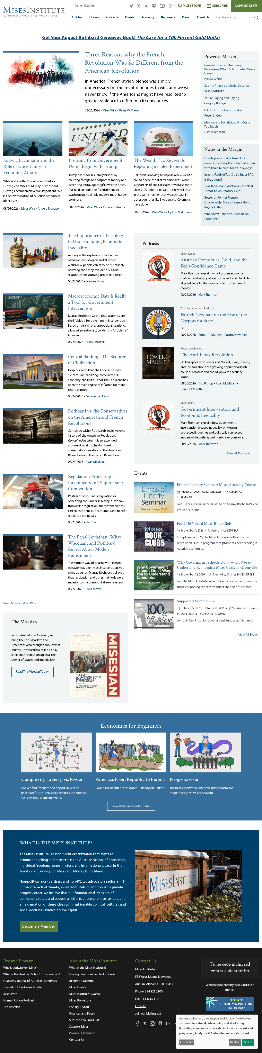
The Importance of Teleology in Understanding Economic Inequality (96, 242)
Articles (76, 17)
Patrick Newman (235, 335)
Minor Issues (188, 253)
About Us (202, 17)
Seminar (186, 497)
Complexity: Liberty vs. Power (52, 779)
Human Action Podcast (19, 1000)
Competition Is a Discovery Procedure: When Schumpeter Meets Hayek (229, 69)
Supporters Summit (214, 614)
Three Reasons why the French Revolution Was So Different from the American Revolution (134, 63)
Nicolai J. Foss (213, 79)
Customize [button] (186, 1042)
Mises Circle (245, 574)
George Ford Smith (98, 396)
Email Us (140, 1006)
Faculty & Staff (79, 1007)
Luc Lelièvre (94, 589)
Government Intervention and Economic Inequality (210, 412)
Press (186, 17)
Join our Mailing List (148, 1013)
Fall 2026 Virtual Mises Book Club (204, 524)
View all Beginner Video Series (131, 806)
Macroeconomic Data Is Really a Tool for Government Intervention (97, 302)
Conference (189, 614)
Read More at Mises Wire (19, 603)
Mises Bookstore (80, 1000)
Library (94, 17)
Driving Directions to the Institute (92, 974)
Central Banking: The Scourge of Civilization (97, 360)
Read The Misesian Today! (32, 671)
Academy (147, 17)
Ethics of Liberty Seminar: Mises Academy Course (216, 485)
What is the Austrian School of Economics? (31, 974)
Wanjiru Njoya (95, 281)
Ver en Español (85, 6)
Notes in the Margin (223, 150)
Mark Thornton (208, 295)
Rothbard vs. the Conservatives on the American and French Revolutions (97, 417)
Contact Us (77, 1040)
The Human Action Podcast (197, 308)
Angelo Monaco (48, 208)
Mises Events (77, 987)
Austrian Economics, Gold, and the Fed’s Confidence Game (214, 263)
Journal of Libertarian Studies (23, 987)
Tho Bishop (205, 383)
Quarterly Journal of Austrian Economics (30, 981)
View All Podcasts (239, 453)
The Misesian (11, 1007)
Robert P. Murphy (210, 335)
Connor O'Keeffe (114, 207)
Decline (235, 1042)
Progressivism (184, 779)
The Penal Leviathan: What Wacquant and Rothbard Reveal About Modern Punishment (94, 546)
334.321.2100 (154, 991)
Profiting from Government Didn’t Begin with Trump (95, 163)
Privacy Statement (82, 1033)
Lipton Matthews (180, 212)
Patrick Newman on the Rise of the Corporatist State (214, 318)
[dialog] (217, 1031)
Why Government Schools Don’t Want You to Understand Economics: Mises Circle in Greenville (217, 565)
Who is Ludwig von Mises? (20, 968)
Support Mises (246, 6)
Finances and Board (82, 1013)
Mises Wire (109, 110)
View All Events (248, 634)
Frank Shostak (95, 342)
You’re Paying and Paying (221, 98)
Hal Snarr (92, 522)
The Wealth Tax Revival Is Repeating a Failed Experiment (163, 163)
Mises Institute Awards (84, 994)
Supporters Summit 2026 (196, 601)
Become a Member (38, 927)
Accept (247, 1042)
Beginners (168, 17)
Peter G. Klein (213, 115)
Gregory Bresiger (215, 103)
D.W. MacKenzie (215, 132)
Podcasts (112, 17)
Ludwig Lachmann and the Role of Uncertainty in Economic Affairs (28, 166)
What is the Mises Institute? (87, 968)
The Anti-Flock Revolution (207, 355)
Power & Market (220, 57)
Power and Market (192, 348)
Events (129, 17)
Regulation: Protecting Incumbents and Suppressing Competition (95, 483)
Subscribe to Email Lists (85, 1020)
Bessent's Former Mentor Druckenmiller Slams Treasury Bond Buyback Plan (227, 202)
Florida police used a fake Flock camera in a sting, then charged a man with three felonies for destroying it (229, 163)
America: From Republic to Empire (131, 779)
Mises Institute (214, 91)
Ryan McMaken (129, 110)
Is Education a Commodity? (223, 110)
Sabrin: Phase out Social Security (227, 86)
